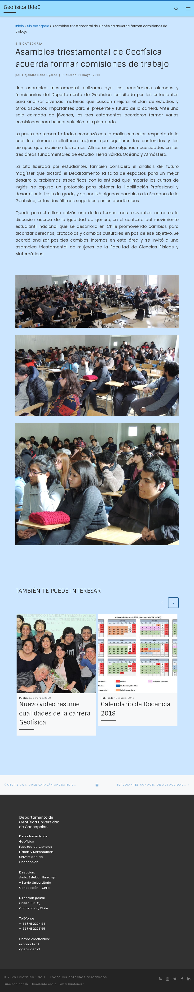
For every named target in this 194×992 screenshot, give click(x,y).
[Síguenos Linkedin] (188, 979)
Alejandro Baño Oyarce (39, 75)
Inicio (19, 26)
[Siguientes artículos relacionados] (173, 602)
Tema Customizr (71, 984)
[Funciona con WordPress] (26, 984)
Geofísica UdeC (31, 977)
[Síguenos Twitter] (175, 979)
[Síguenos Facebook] (182, 979)
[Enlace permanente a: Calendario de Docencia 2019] (137, 653)
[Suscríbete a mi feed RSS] (160, 979)
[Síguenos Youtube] (167, 979)
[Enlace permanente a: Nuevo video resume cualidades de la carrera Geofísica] (56, 653)
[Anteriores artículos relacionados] (162, 602)
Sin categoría (38, 26)
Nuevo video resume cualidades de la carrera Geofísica (55, 713)
